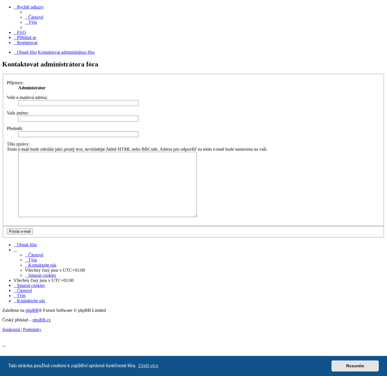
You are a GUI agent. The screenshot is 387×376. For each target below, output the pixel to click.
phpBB (32, 310)
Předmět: (15, 128)
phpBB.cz (42, 319)
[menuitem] (34, 17)
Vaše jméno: (18, 113)
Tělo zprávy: (18, 144)
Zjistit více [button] (148, 365)
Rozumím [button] (355, 366)
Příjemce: (15, 82)
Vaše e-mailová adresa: (27, 97)
